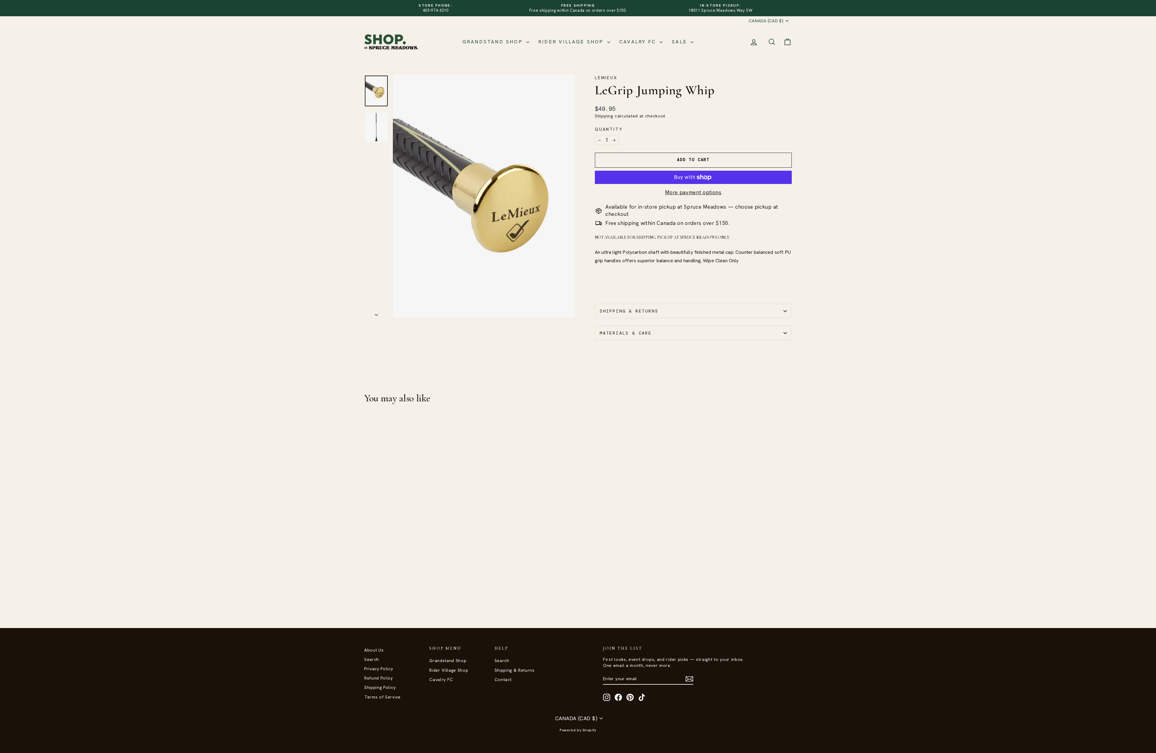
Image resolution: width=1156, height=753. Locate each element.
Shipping (604, 116)
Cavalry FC (638, 42)
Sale (680, 42)
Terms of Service (382, 697)
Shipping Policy (380, 687)
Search (371, 659)
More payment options (693, 192)
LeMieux (606, 77)
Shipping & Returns (629, 311)
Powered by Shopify (578, 730)
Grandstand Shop (493, 42)
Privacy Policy (378, 668)
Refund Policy (378, 678)
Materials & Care (626, 333)
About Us (374, 650)
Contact (503, 679)
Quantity (609, 129)
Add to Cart (415, 565)
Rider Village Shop (572, 42)
